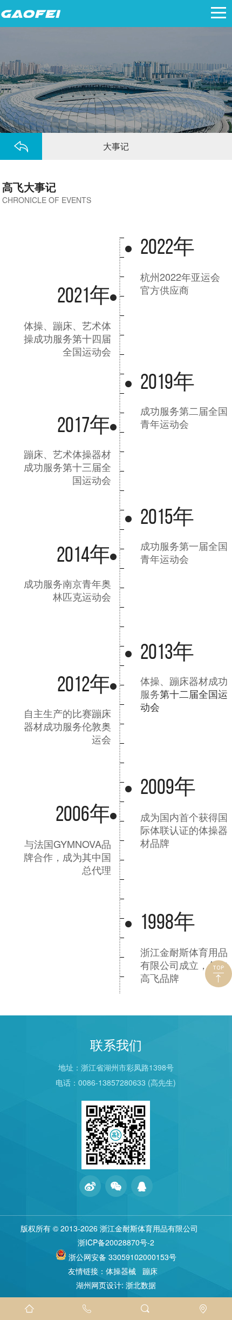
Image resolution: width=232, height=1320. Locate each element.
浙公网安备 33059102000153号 (121, 1256)
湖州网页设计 (98, 1284)
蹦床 (150, 1270)
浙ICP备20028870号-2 (116, 1242)
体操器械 (121, 1270)
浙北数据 (141, 1284)
